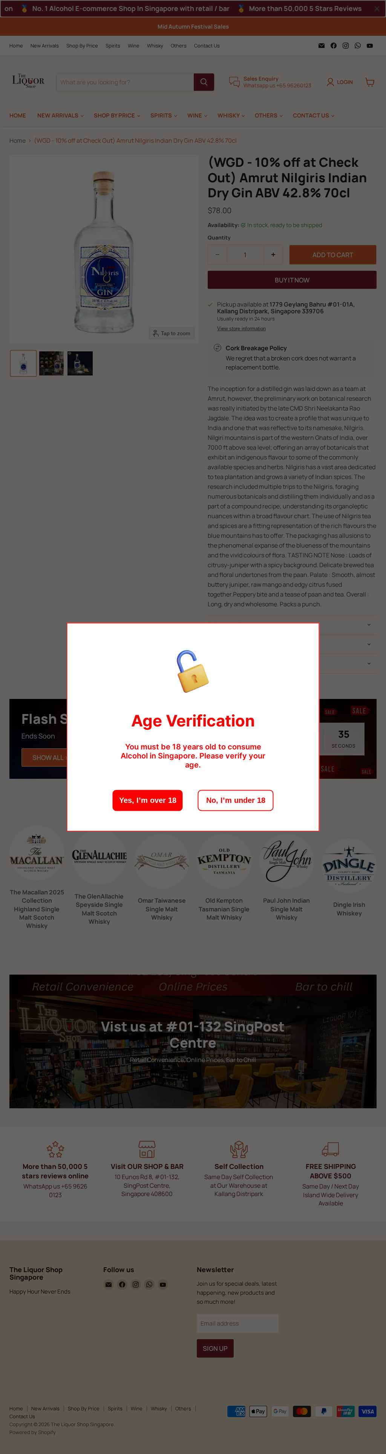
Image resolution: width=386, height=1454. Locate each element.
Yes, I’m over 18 (147, 800)
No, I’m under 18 (235, 800)
